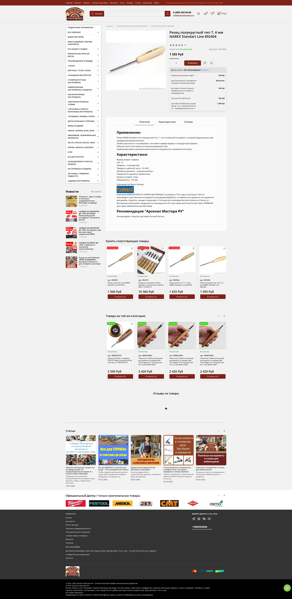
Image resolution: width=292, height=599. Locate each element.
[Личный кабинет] (198, 13)
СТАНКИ (71, 66)
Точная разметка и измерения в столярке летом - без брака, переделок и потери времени (177, 469)
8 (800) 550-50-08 (182, 12)
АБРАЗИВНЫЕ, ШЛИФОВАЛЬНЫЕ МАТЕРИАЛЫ (82, 136)
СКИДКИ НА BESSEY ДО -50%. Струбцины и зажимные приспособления (88, 246)
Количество (174, 59)
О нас (122, 3)
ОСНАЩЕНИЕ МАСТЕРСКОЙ (79, 75)
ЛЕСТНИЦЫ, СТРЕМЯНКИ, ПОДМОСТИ (78, 174)
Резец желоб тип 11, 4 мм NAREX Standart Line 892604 (180, 284)
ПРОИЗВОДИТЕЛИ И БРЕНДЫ (80, 61)
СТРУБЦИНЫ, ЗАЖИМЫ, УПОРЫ (81, 116)
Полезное (69, 543)
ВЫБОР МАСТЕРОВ (75, 37)
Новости (86, 3)
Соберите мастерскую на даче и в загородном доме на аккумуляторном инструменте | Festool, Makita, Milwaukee (80, 470)
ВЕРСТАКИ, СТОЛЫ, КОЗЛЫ (79, 70)
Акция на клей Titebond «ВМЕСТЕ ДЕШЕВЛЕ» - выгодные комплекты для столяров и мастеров (89, 260)
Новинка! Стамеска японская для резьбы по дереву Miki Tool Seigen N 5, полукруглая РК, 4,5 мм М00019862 (181, 361)
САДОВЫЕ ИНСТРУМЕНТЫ (79, 181)
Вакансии (69, 539)
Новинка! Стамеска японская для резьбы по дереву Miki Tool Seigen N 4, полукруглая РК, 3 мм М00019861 (212, 361)
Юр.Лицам (147, 3)
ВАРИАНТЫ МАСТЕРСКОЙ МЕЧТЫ (78, 55)
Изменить (205, 70)
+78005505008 (199, 526)
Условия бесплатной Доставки (78, 555)
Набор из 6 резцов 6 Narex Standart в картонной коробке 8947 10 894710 (150, 285)
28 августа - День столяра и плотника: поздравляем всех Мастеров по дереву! (90, 199)
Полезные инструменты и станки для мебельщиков (210, 468)
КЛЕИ (70, 152)
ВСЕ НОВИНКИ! (74, 32)
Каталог (78, 3)
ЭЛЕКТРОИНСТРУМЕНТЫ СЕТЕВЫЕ (78, 103)
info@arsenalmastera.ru (183, 15)
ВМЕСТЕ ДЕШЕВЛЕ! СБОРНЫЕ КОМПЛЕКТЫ (80, 43)
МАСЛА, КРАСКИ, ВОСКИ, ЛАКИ (81, 142)
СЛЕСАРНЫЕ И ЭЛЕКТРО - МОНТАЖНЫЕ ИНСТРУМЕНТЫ (80, 110)
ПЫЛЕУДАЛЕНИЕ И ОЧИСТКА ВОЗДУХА (80, 162)
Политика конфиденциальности (78, 529)
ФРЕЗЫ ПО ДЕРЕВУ (75, 126)
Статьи (138, 3)
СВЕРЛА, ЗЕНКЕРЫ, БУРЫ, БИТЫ (81, 130)
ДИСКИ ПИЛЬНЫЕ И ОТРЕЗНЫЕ (81, 121)
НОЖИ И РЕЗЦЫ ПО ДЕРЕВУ (162, 26)
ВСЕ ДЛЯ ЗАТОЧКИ (76, 157)
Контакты (114, 3)
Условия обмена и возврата (77, 536)
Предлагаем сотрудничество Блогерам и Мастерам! (143, 468)
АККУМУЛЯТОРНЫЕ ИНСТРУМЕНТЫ (76, 95)
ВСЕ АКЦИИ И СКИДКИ (77, 49)
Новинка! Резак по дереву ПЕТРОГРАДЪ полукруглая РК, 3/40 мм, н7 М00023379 (120, 360)
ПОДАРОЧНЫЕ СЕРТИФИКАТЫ (80, 27)
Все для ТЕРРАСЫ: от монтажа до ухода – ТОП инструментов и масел (113, 468)
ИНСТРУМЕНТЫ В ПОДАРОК (79, 169)
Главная (69, 3)
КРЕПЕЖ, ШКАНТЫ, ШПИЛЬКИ (80, 147)
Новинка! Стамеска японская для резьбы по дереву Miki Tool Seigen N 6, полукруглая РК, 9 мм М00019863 (150, 361)
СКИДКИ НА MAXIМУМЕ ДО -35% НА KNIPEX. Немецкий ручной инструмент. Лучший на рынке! (89, 215)
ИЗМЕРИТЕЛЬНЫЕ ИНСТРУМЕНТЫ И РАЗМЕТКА (80, 88)
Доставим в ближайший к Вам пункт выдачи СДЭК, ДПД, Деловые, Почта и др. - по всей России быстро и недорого (111, 551)
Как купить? (70, 521)
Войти (156, 3)
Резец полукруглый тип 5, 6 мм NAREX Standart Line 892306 (211, 285)
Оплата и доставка (100, 3)
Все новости (96, 191)
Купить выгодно (72, 525)
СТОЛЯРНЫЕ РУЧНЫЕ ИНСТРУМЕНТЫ (132, 26)
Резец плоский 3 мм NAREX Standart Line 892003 (119, 284)
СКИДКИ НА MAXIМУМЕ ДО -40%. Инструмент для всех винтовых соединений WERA (90, 231)
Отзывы (129, 3)
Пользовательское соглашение (78, 532)
